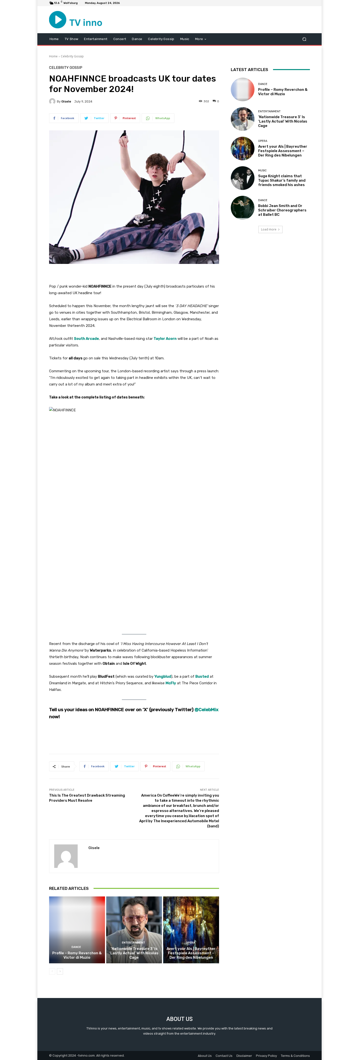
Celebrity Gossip (72, 56)
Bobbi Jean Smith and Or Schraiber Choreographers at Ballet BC (282, 210)
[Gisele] (53, 101)
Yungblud (162, 676)
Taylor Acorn (165, 338)
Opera (190, 942)
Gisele (66, 101)
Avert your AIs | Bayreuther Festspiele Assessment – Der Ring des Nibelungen (191, 953)
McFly (171, 683)
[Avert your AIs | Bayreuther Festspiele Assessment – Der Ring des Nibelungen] (191, 929)
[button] (304, 39)
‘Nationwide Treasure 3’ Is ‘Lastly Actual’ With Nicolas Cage (133, 953)
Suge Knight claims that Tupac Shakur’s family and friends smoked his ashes (282, 180)
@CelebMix (207, 709)
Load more (268, 229)
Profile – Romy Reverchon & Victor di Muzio (77, 955)
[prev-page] (52, 971)
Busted (202, 676)
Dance (76, 947)
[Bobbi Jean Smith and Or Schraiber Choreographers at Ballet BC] (242, 207)
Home (53, 56)
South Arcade (86, 338)
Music (262, 170)
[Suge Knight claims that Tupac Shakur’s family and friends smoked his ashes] (242, 178)
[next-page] (60, 971)
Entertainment (133, 942)
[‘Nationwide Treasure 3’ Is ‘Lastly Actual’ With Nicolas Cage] (134, 929)
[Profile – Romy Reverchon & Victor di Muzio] (77, 929)
